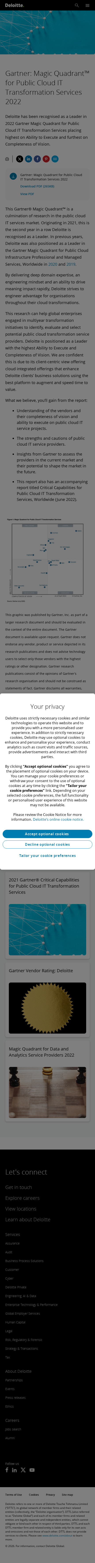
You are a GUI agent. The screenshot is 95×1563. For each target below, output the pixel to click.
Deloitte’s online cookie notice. (58, 819)
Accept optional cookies (47, 833)
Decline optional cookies (47, 844)
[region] (47, 781)
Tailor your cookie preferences (47, 855)
